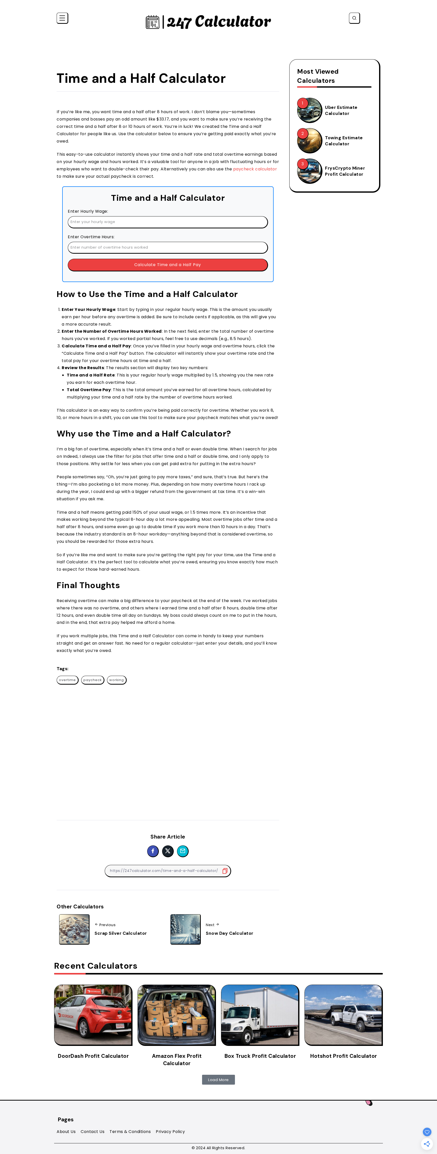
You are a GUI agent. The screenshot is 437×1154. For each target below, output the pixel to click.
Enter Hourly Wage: (88, 211)
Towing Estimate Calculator (344, 141)
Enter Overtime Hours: (91, 237)
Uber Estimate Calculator (341, 110)
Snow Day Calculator (229, 933)
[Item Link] (309, 110)
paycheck (92, 680)
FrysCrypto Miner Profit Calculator (345, 171)
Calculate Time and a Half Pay (167, 265)
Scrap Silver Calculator (121, 933)
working (116, 680)
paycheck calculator (255, 169)
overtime (67, 680)
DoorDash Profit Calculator (93, 1055)
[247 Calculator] (208, 22)
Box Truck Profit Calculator (260, 1055)
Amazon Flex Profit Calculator (177, 1059)
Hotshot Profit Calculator (343, 1055)
